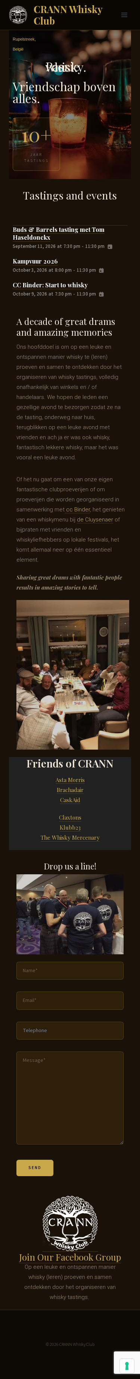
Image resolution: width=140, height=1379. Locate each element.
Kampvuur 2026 (35, 261)
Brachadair (70, 790)
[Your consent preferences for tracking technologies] (127, 1366)
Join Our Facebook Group (70, 1257)
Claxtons (70, 817)
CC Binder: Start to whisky (50, 285)
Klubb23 (70, 827)
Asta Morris (70, 779)
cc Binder (77, 509)
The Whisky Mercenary (70, 837)
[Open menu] (124, 14)
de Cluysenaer (95, 519)
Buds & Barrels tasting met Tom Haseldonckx (59, 233)
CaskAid (70, 800)
